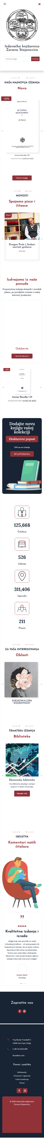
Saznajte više (22, 793)
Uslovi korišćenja (22, 1079)
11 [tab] (6, 713)
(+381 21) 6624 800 (20, 1049)
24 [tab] (24, 717)
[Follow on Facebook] (20, 1011)
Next (41, 130)
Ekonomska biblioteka (22, 780)
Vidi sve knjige (22, 178)
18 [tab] (31, 713)
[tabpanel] (22, 130)
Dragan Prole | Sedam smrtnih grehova (22, 246)
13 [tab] (13, 713)
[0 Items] (40, 4)
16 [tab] (24, 713)
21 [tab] (13, 717)
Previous (2, 130)
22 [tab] (17, 717)
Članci (8, 215)
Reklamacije (22, 1072)
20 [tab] (38, 713)
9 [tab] (37, 264)
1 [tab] (12, 170)
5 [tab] (25, 170)
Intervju (22, 251)
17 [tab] (27, 713)
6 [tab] (29, 170)
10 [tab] (23, 268)
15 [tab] (20, 713)
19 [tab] (34, 713)
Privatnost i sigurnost (22, 1076)
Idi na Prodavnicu (22, 356)
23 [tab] (20, 717)
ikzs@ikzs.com (19, 1055)
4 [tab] (22, 170)
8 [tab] (33, 264)
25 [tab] (27, 717)
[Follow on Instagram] (24, 1011)
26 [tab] (31, 717)
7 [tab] (32, 170)
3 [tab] (19, 170)
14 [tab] (17, 713)
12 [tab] (10, 713)
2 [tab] (16, 170)
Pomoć (22, 1083)
